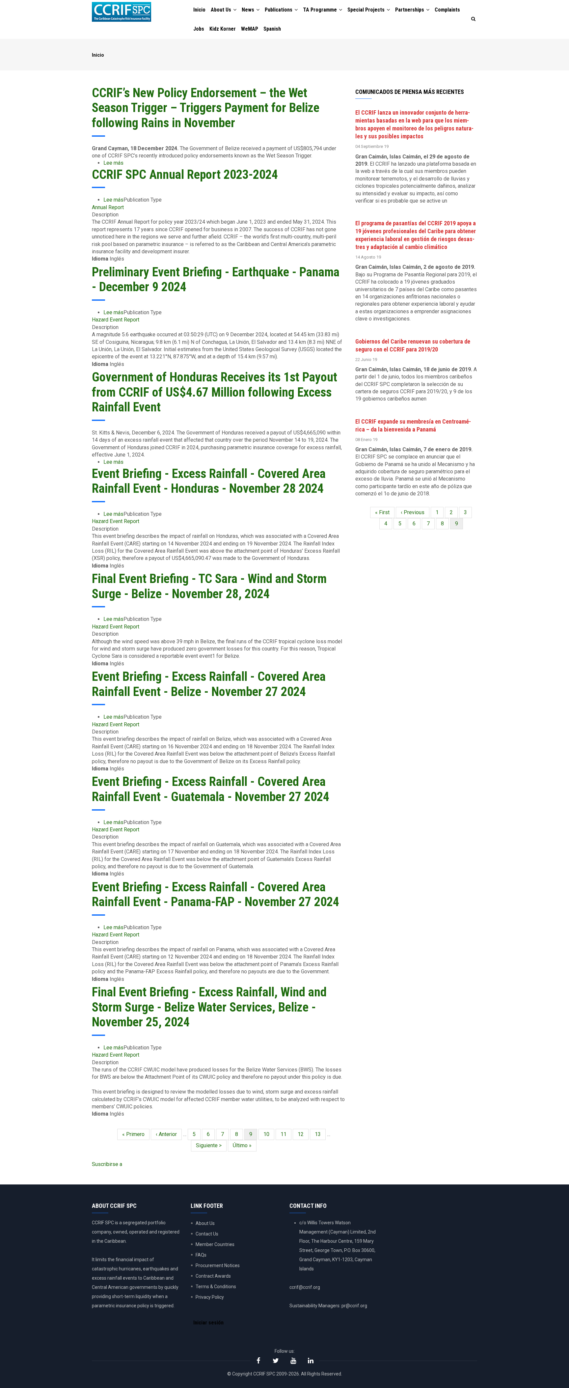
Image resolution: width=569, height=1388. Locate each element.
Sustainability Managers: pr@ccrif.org (328, 1305)
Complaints (447, 10)
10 (268, 1134)
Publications (279, 10)
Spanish (272, 29)
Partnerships (410, 10)
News (249, 10)
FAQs (201, 1255)
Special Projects (366, 10)
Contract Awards (213, 1276)
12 (303, 1134)
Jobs (198, 29)
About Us (221, 10)
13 (320, 1134)
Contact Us (207, 1233)
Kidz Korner (222, 29)
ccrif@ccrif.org (304, 1287)
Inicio (199, 10)
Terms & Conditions (216, 1286)
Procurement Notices (218, 1265)
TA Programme (320, 10)
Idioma (100, 259)
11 (286, 1134)
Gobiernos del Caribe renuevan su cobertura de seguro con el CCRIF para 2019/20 (412, 345)
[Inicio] (121, 11)
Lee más (113, 163)
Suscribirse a (107, 1164)
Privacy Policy (210, 1297)
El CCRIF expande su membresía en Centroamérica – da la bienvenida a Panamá (413, 425)
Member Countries (215, 1244)
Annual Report (108, 207)
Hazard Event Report (115, 320)
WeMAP (249, 29)
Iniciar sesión (208, 1322)
